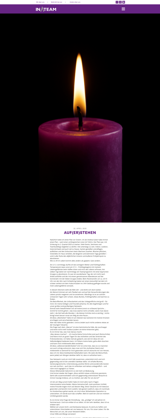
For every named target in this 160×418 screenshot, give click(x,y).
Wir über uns (40, 2)
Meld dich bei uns (56, 2)
